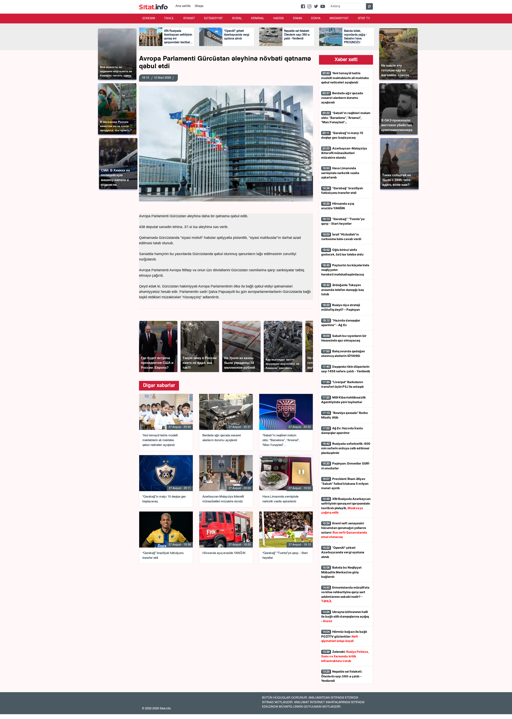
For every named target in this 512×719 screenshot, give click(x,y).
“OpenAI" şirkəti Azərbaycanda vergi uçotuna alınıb (342, 552)
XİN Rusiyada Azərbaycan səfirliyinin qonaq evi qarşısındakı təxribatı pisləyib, (346, 506)
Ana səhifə (183, 6)
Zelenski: (345, 656)
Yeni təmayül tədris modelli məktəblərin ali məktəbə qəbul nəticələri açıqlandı (345, 77)
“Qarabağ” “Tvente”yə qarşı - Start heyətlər (343, 221)
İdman (297, 18)
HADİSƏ (278, 18)
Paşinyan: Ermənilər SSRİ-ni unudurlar (345, 466)
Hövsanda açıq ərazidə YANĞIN (337, 206)
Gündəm (148, 18)
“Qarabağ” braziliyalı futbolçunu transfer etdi (342, 190)
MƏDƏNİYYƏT (339, 18)
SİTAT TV (364, 18)
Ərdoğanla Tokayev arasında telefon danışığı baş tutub (342, 289)
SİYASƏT (189, 18)
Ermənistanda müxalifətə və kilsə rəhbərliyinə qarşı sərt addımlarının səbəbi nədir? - (345, 594)
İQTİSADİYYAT (213, 18)
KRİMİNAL (257, 18)
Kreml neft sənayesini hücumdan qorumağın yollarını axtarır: (344, 530)
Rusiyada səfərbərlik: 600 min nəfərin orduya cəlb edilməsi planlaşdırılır (345, 448)
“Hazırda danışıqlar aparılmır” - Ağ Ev (340, 322)
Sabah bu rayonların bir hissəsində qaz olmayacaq (343, 338)
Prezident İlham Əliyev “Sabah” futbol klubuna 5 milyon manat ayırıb (344, 483)
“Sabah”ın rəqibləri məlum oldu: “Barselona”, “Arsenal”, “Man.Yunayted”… (345, 117)
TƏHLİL (169, 18)
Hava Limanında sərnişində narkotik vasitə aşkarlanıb (340, 172)
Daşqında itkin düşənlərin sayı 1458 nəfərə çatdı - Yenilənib (345, 369)
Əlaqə (199, 6)
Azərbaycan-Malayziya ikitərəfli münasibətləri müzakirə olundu (344, 152)
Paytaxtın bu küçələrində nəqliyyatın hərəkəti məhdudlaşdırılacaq (345, 269)
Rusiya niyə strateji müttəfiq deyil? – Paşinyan (340, 307)
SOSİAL (237, 18)
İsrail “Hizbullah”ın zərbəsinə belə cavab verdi (341, 236)
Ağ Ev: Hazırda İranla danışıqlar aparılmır (342, 430)
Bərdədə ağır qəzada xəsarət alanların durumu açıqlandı (342, 97)
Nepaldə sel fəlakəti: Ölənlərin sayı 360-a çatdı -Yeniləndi (341, 676)
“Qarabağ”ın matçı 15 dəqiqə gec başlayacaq (342, 135)
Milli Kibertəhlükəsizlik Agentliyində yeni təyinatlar (343, 400)
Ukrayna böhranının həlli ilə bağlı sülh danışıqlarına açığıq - (345, 616)
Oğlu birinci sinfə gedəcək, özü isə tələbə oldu (342, 252)
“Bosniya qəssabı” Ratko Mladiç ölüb (344, 415)
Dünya (315, 18)
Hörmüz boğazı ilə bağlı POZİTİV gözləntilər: (344, 636)
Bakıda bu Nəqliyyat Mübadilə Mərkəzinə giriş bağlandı (341, 572)
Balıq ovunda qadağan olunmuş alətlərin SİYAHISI (343, 353)
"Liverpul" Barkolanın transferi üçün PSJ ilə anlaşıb (342, 384)
